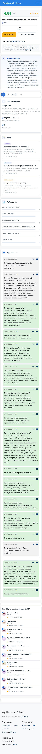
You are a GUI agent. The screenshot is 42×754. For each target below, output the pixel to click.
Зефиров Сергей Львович (16, 679)
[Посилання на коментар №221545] (33, 499)
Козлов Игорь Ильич (14, 629)
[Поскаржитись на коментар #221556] (37, 429)
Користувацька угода (10, 725)
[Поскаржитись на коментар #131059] (37, 590)
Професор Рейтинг (12, 3)
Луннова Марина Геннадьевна (18, 637)
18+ (13, 741)
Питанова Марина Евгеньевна (18, 646)
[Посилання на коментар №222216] (33, 274)
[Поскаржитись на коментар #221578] (37, 414)
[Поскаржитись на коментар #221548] (37, 469)
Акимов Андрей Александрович (19, 671)
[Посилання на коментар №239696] (33, 259)
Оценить (10, 35)
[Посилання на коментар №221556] (33, 429)
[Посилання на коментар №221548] (33, 469)
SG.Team (25, 717)
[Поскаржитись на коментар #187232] (37, 544)
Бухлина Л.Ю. (12, 662)
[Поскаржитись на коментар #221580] (37, 389)
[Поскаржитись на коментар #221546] (37, 479)
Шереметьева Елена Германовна (19, 687)
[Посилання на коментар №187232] (33, 544)
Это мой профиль (27, 35)
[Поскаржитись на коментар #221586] (37, 366)
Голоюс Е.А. (11, 621)
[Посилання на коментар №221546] (33, 479)
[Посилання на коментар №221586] (33, 366)
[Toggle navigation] (38, 3)
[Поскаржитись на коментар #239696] (37, 259)
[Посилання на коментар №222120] (33, 304)
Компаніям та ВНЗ (29, 725)
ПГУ (5, 23)
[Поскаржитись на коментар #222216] (37, 274)
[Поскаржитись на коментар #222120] (37, 304)
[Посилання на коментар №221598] (33, 331)
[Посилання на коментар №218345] (33, 534)
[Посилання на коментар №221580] (33, 389)
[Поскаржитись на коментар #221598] (37, 331)
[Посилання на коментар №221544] (33, 514)
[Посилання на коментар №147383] (33, 562)
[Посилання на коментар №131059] (33, 590)
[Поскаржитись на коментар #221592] (37, 344)
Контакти (5, 729)
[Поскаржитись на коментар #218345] (37, 534)
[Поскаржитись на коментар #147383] (37, 562)
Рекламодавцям (28, 729)
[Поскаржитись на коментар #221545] (37, 499)
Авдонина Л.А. (12, 613)
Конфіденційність (9, 732)
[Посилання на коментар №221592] (33, 344)
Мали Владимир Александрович (19, 654)
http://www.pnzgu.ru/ (16, 41)
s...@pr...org (27, 50)
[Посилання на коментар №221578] (33, 414)
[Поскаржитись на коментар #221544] (37, 514)
